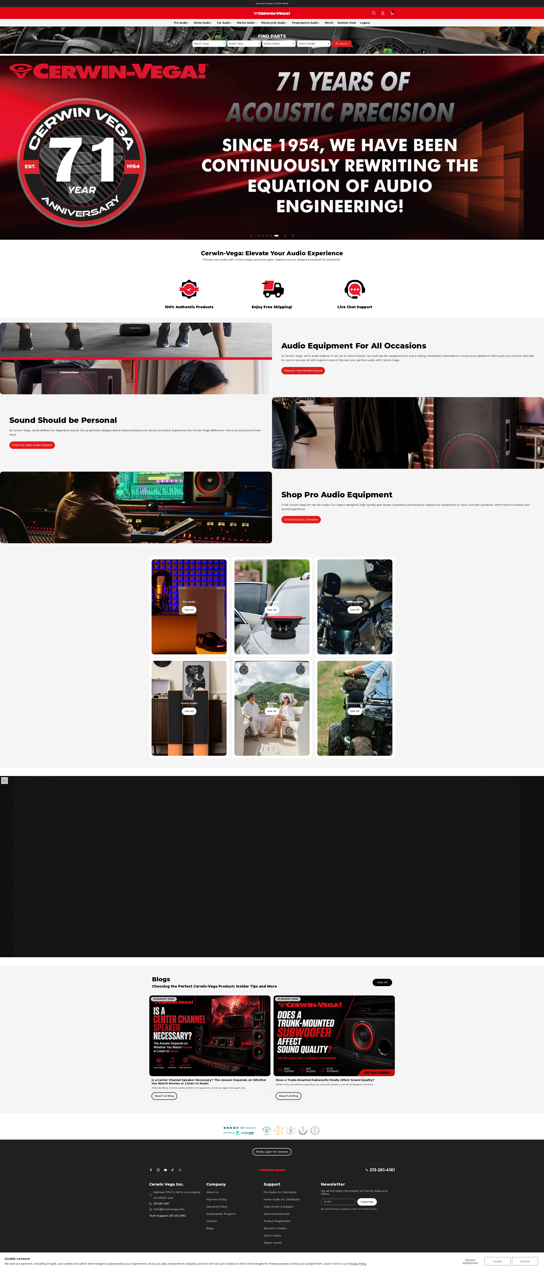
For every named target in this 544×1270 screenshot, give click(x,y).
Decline (525, 1261)
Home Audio (202, 22)
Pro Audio (180, 22)
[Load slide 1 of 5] (259, 236)
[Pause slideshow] (292, 235)
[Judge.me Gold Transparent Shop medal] (278, 1130)
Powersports (354, 703)
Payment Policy (216, 1199)
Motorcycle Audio (273, 22)
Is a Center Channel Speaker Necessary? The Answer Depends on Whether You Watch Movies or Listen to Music (208, 1081)
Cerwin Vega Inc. (166, 1184)
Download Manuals (276, 1213)
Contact (211, 1221)
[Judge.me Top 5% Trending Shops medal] (314, 1130)
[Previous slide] (251, 235)
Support (272, 1184)
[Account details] (383, 13)
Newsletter (333, 1184)
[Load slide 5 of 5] (278, 236)
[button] (374, 13)
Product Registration (277, 1221)
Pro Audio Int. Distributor (280, 1192)
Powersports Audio (305, 22)
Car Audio (223, 22)
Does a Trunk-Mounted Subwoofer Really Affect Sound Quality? (325, 1080)
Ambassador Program (221, 1213)
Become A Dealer (275, 1228)
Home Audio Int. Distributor (282, 1199)
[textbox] (209, 43)
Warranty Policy (216, 1206)
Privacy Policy (357, 1263)
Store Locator (272, 1235)
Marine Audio (246, 22)
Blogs (210, 1228)
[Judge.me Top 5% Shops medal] (302, 1130)
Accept (497, 1261)
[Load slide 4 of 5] (274, 236)
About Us (212, 1192)
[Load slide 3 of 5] (268, 236)
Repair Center (273, 1242)
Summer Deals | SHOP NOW (272, 3)
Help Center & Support (279, 1206)
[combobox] (209, 43)
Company (216, 1184)
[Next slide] (285, 235)
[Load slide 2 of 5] (263, 236)
